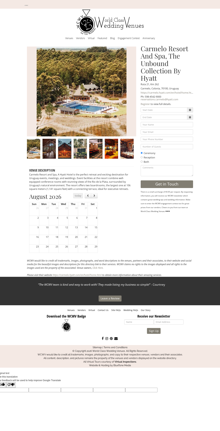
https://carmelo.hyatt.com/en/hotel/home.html (167, 92)
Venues (69, 38)
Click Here (97, 267)
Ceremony (149, 153)
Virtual (91, 38)
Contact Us (103, 310)
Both (146, 161)
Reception (149, 157)
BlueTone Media (122, 365)
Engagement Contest (129, 38)
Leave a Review (110, 298)
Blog (112, 38)
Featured (102, 38)
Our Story (145, 310)
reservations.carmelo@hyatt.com (159, 99)
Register (145, 104)
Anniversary (149, 38)
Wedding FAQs (130, 310)
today (78, 195)
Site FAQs (116, 310)
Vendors (80, 38)
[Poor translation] (11, 385)
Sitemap (97, 347)
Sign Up (154, 331)
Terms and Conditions (116, 347)
